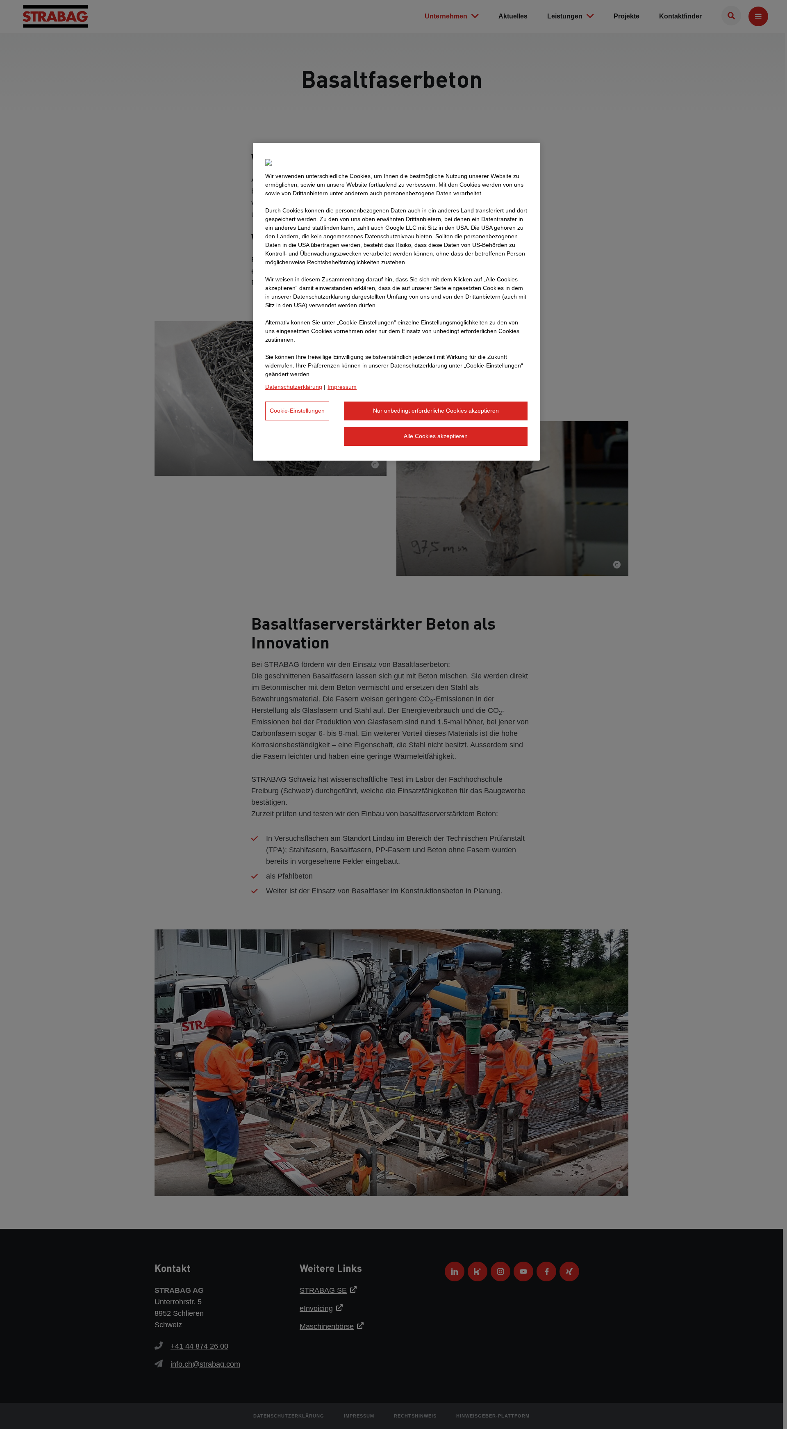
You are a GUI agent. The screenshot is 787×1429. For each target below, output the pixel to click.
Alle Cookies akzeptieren (436, 436)
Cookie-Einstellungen (297, 410)
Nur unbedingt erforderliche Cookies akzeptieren (436, 410)
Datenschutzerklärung (293, 387)
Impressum (342, 387)
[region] (396, 301)
